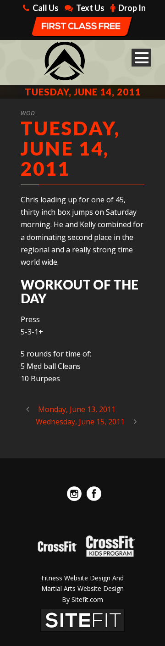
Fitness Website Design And (82, 578)
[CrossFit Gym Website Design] (82, 619)
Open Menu (141, 58)
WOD (28, 113)
